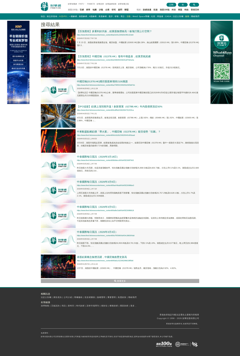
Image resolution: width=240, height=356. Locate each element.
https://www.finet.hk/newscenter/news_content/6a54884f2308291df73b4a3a (105, 60)
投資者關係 (90, 297)
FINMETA (91, 4)
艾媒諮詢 (55, 306)
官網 (82, 9)
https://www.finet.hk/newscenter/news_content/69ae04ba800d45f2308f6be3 (105, 185)
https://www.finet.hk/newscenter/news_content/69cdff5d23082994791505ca (105, 110)
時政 (186, 9)
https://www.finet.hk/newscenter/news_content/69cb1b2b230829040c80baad (106, 135)
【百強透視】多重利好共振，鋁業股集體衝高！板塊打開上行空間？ (114, 31)
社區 (153, 16)
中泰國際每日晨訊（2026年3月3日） (97, 232)
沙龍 (101, 9)
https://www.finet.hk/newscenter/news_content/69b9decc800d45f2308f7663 (105, 160)
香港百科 (195, 9)
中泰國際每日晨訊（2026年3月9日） (97, 181)
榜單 (88, 9)
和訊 (64, 306)
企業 (107, 9)
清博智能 (45, 306)
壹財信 (104, 306)
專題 (180, 9)
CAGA (168, 16)
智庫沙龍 (123, 4)
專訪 (123, 16)
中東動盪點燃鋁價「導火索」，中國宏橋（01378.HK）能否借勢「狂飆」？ (119, 131)
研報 (117, 16)
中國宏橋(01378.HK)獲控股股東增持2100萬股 (102, 81)
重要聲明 (112, 297)
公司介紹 (68, 297)
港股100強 (164, 9)
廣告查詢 (57, 297)
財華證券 (100, 4)
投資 (155, 9)
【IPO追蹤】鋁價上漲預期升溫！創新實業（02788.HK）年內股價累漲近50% (119, 106)
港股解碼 (83, 16)
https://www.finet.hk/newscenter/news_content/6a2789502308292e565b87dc (106, 85)
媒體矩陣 (111, 4)
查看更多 (121, 281)
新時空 (71, 306)
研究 (114, 9)
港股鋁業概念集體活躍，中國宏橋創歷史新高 (102, 257)
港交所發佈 (52, 16)
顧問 (120, 9)
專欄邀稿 (78, 297)
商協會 (160, 16)
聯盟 (126, 9)
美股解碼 (102, 16)
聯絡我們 (195, 16)
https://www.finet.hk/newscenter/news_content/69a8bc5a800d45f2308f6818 (105, 210)
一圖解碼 (73, 16)
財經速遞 (147, 9)
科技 (174, 9)
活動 (129, 16)
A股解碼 (93, 16)
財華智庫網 (72, 4)
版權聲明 (101, 297)
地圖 (94, 9)
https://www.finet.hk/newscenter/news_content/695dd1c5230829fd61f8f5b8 (105, 261)
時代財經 (80, 306)
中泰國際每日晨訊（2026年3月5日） (97, 207)
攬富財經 (124, 306)
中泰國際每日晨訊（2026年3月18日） (98, 156)
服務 (187, 16)
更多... (133, 306)
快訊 (43, 16)
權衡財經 (114, 306)
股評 (111, 16)
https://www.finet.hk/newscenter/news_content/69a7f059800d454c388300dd (105, 236)
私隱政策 (122, 297)
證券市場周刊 (93, 306)
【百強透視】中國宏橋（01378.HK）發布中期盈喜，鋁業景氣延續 (114, 56)
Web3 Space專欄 (140, 16)
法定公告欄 (178, 16)
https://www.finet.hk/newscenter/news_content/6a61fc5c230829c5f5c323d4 (105, 35)
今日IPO (63, 16)
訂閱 (171, 5)
